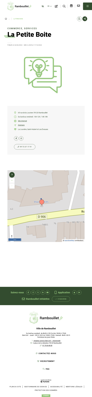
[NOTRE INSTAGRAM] (33, 292)
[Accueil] (6, 18)
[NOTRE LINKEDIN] (43, 292)
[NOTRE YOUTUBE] (47, 292)
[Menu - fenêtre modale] (87, 6)
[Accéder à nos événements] (71, 6)
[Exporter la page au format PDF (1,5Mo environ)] (79, 18)
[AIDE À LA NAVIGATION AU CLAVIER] (12, 175)
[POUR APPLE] (74, 292)
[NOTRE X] (38, 292)
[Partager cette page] (84, 18)
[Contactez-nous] (78, 6)
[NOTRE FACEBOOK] (28, 292)
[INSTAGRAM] (21, 138)
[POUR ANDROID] (79, 292)
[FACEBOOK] (16, 138)
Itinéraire (21, 125)
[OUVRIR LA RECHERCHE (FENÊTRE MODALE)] (64, 6)
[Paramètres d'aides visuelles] (42, 6)
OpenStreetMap (69, 240)
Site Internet (22, 121)
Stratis (46, 395)
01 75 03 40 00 (47, 345)
